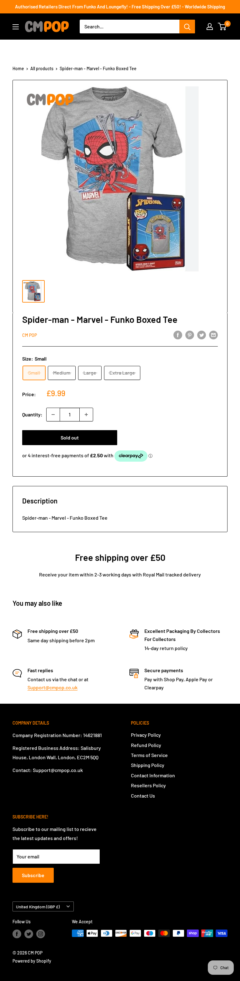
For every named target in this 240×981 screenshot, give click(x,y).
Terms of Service (149, 755)
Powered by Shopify (31, 961)
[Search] (187, 26)
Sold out (70, 437)
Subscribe (33, 875)
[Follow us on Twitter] (28, 934)
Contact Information (153, 775)
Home (18, 68)
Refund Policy (146, 745)
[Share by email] (213, 334)
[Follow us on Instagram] (40, 934)
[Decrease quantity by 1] (53, 414)
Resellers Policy (148, 785)
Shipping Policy (147, 765)
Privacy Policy (146, 735)
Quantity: (32, 414)
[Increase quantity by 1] (86, 414)
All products (41, 68)
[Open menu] (15, 26)
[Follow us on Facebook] (16, 934)
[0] (222, 26)
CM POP (29, 335)
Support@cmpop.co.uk (53, 687)
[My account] (210, 26)
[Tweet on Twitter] (201, 334)
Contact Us (143, 796)
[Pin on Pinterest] (189, 334)
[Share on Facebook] (177, 334)
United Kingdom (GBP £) (38, 906)
